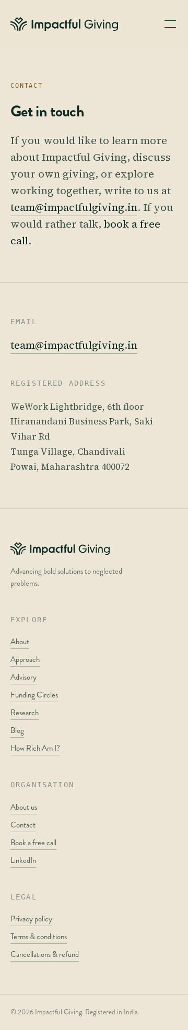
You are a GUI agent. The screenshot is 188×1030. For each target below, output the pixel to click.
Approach (25, 659)
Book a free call (33, 842)
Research (24, 712)
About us (23, 807)
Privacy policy (31, 919)
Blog (17, 730)
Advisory (23, 677)
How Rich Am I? (35, 748)
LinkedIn (23, 860)
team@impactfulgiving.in (73, 207)
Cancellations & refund (44, 954)
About (19, 641)
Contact (23, 825)
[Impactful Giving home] (64, 24)
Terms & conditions (38, 936)
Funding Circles (34, 695)
